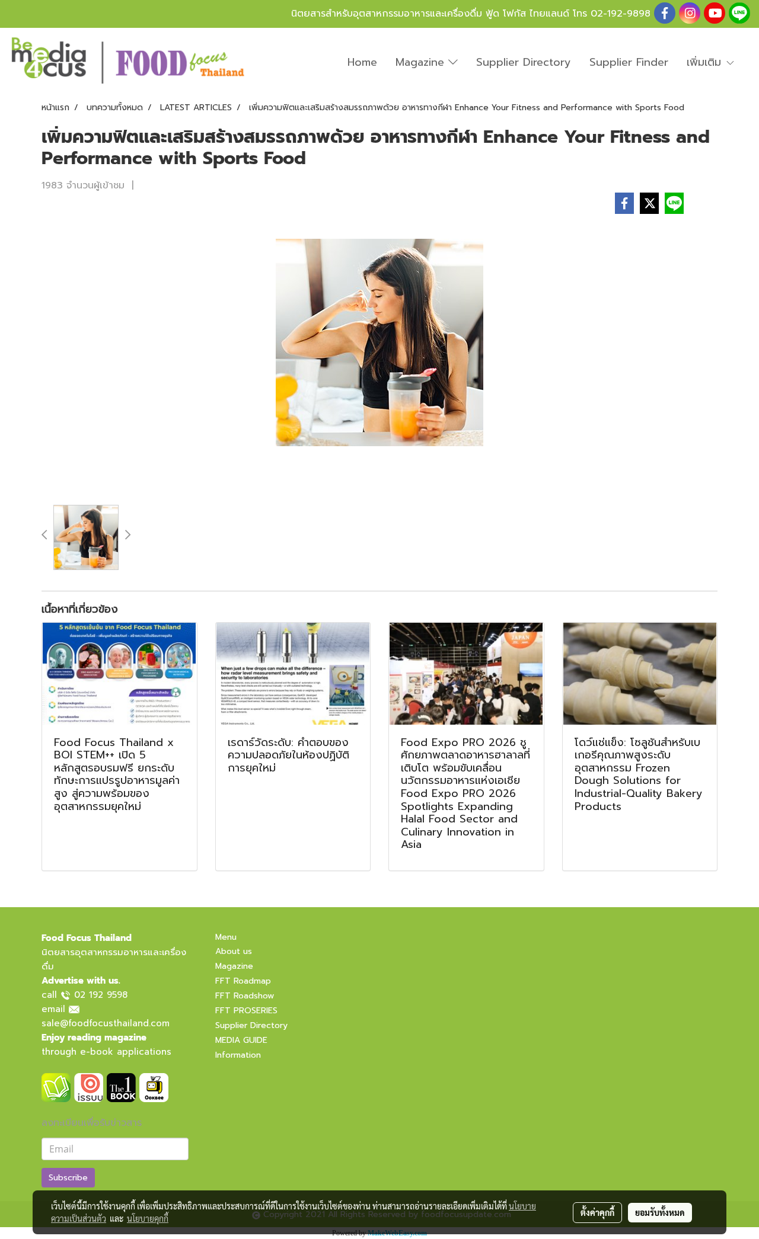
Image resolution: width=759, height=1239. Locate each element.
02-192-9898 (620, 14)
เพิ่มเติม (706, 62)
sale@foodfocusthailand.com (106, 1023)
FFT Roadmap (243, 981)
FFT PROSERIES (246, 1010)
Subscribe (68, 1177)
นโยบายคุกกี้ (147, 1218)
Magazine (422, 62)
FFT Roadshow (244, 996)
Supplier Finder (628, 62)
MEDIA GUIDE (241, 1040)
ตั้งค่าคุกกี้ (597, 1212)
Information (238, 1055)
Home (362, 62)
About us (233, 951)
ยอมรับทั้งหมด (660, 1212)
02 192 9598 (100, 994)
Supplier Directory (523, 62)
